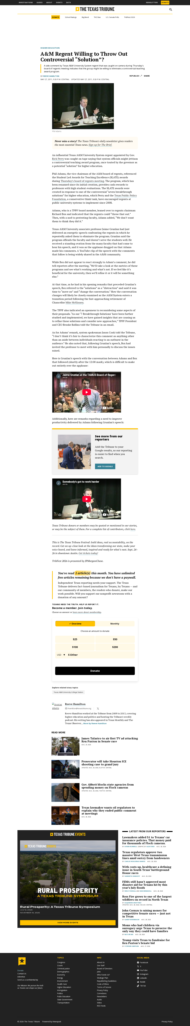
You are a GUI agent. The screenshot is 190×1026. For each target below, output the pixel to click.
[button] (95, 513)
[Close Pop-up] (143, 2)
